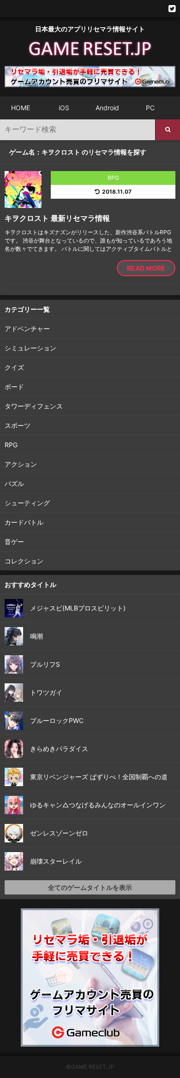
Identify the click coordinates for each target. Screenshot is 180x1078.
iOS (64, 108)
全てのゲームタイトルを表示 (90, 887)
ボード (14, 387)
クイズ (14, 367)
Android (107, 108)
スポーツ (17, 425)
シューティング (27, 503)
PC (150, 108)
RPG (11, 445)
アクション (21, 464)
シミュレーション (30, 348)
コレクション (24, 561)
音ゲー (14, 541)
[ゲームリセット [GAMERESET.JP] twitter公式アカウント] (171, 8)
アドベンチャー (27, 328)
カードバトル (24, 522)
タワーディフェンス (34, 406)
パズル (14, 483)
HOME (20, 108)
